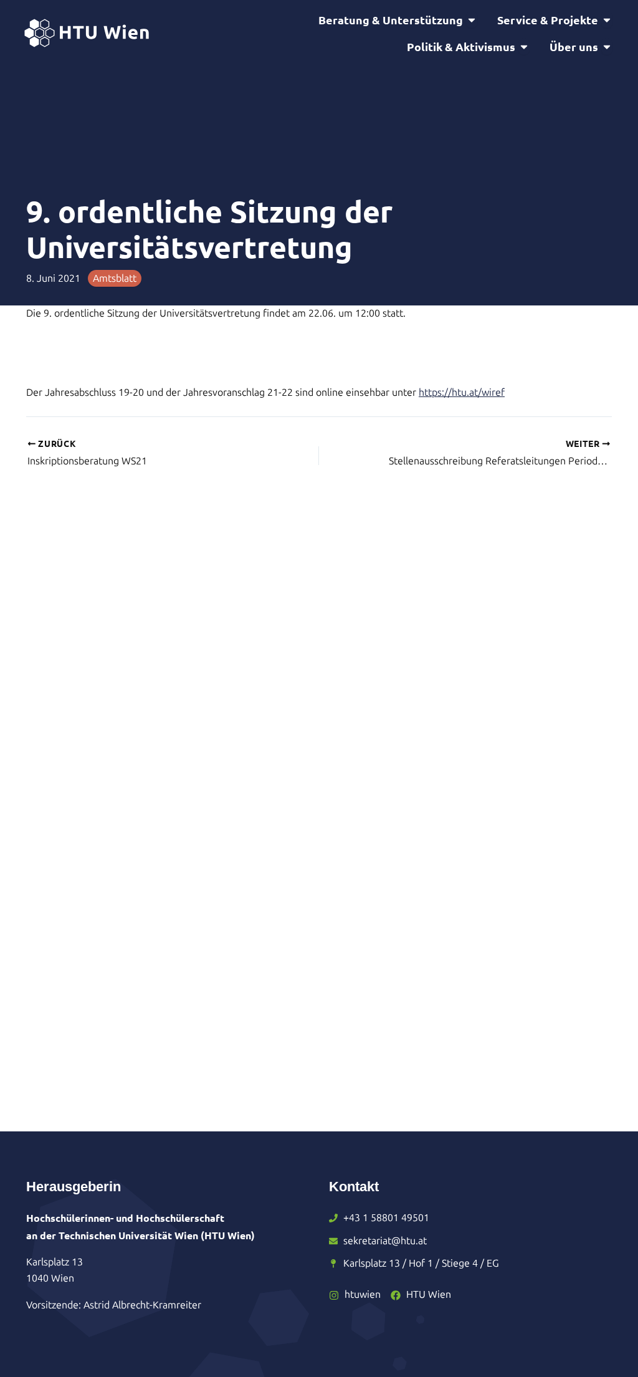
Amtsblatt (114, 278)
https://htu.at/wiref (462, 392)
